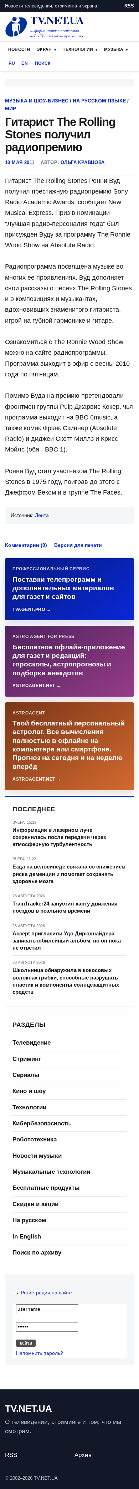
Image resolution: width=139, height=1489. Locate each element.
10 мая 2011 (19, 162)
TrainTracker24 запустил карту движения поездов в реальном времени (65, 907)
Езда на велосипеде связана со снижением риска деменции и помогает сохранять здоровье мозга (68, 874)
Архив (83, 1455)
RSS (129, 6)
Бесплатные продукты (46, 1187)
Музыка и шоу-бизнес (36, 101)
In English (26, 1236)
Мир (10, 108)
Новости (19, 49)
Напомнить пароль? (39, 1353)
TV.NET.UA (28, 1408)
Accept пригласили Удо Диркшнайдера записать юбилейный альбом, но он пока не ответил (66, 940)
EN (24, 63)
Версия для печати (78, 545)
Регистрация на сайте (46, 1292)
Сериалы (26, 1075)
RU (12, 63)
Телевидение (31, 1042)
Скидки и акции (35, 1204)
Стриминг (26, 1059)
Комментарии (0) (26, 545)
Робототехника (34, 1139)
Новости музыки (37, 1155)
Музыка (113, 49)
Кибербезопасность (41, 1123)
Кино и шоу (29, 1091)
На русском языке (99, 101)
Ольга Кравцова (82, 162)
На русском (29, 1220)
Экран (44, 49)
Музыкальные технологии (51, 1171)
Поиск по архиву (36, 1252)
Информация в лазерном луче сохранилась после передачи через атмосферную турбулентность (59, 837)
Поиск (43, 63)
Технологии (78, 49)
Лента (42, 515)
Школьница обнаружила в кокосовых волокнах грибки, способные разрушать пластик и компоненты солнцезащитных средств (65, 981)
